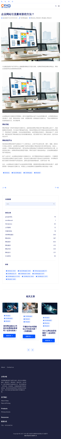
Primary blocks (5, 412)
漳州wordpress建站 (41, 271)
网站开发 (8, 249)
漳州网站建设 (24, 18)
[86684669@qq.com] (9, 1)
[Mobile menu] (58, 6)
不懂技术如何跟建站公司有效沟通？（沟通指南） (30, 328)
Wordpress (8, 224)
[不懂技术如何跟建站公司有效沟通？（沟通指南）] (30, 308)
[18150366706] (6, 1)
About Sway (5, 400)
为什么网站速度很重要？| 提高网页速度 (49, 332)
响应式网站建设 (17, 172)
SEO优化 (7, 172)
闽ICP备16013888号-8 (30, 435)
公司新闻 (8, 227)
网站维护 (38, 172)
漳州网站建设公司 (14, 276)
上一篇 (4, 187)
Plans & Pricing (5, 403)
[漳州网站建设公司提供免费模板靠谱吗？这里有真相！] (10, 307)
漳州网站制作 (25, 273)
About (3, 367)
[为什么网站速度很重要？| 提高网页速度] (49, 308)
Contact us (10, 367)
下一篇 (57, 187)
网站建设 (44, 18)
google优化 (8, 217)
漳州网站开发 (29, 276)
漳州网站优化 (12, 273)
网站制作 (38, 18)
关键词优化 (8, 231)
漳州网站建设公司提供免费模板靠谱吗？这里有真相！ (10, 328)
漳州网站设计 (42, 276)
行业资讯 (8, 256)
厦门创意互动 (11, 380)
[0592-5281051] (2, 1)
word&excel (9, 220)
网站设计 (49, 18)
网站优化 (33, 18)
